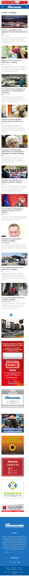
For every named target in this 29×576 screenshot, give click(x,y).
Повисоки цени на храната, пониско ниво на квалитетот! (12, 120)
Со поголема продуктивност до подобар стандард (13, 298)
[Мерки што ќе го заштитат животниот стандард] (14, 52)
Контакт (20, 569)
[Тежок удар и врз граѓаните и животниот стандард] (14, 259)
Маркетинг (14, 568)
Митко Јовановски (5, 242)
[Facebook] (10, 562)
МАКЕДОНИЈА (4, 206)
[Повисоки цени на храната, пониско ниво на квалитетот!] (14, 111)
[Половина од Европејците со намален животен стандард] (14, 172)
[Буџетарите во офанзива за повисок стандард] (14, 230)
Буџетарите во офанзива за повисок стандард (11, 240)
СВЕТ (3, 177)
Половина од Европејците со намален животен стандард (12, 181)
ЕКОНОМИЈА (4, 86)
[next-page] (17, 315)
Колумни (3, 147)
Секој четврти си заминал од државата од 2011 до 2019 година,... (12, 210)
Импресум (8, 568)
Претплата (20, 568)
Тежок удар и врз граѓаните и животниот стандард (12, 268)
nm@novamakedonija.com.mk (17, 552)
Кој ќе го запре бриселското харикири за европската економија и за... (14, 32)
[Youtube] (18, 562)
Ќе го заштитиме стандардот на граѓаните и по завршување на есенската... (13, 91)
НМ (2, 35)
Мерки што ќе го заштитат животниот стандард (11, 61)
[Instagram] (14, 562)
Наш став (3, 236)
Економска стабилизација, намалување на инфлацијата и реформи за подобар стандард (12, 151)
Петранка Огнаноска (6, 301)
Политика (4, 27)
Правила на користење (12, 569)
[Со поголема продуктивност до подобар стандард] (14, 289)
